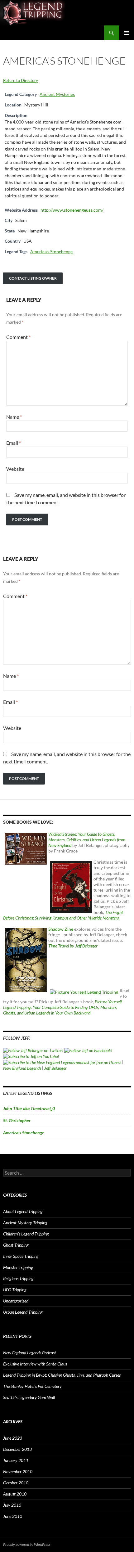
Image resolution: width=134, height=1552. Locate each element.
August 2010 (14, 1493)
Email (13, 443)
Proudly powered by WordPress (26, 1544)
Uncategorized (15, 1300)
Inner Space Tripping (21, 1256)
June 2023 (12, 1438)
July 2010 (12, 1505)
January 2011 (15, 1460)
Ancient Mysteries (57, 94)
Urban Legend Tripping (23, 1312)
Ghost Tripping (16, 1245)
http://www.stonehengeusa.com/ (72, 210)
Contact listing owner (33, 278)
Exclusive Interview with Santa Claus (35, 1363)
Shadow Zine (60, 929)
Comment (18, 337)
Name (14, 417)
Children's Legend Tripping (26, 1233)
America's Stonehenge (51, 251)
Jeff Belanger (55, 1068)
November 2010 (17, 1471)
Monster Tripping (18, 1267)
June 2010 (12, 1516)
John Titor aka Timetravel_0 (29, 1108)
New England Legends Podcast (29, 1352)
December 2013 (17, 1449)
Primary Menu (126, 32)
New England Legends (22, 1068)
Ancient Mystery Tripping (25, 1222)
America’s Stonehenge (23, 1132)
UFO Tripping (14, 1289)
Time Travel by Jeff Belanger (73, 945)
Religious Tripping (18, 1278)
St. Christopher (17, 1120)
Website (15, 469)
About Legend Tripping (23, 1211)
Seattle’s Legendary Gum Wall (29, 1397)
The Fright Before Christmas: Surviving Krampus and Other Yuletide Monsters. (63, 915)
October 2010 (15, 1482)
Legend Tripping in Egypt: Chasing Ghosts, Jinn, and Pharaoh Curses (62, 1375)
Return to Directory (20, 80)
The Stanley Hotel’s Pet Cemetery (32, 1386)
